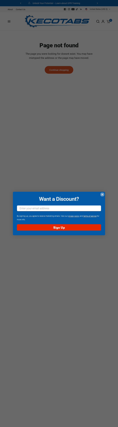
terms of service (89, 216)
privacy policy (73, 216)
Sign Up (59, 227)
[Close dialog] (102, 194)
